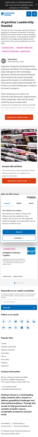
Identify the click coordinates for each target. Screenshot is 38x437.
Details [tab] (19, 203)
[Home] (7, 14)
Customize (18, 238)
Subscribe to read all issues (17, 181)
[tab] (14, 283)
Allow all (19, 232)
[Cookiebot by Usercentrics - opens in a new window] (27, 197)
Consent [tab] (7, 203)
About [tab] (31, 203)
